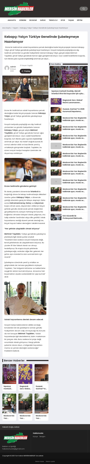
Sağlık (43, 20)
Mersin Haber (39, 461)
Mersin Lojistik (50, 461)
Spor (63, 20)
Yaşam (71, 20)
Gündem (22, 20)
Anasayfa (12, 20)
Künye (35, 436)
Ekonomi (33, 20)
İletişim (42, 436)
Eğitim (79, 20)
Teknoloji (53, 20)
